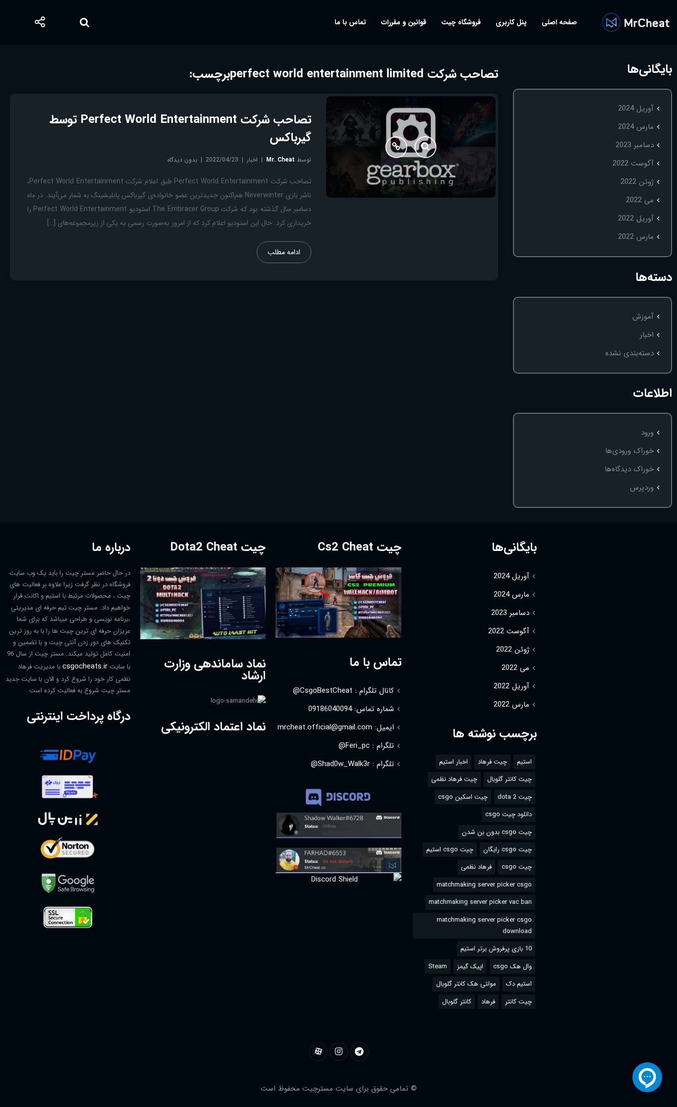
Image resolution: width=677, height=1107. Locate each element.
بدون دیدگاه (182, 160)
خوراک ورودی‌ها (629, 451)
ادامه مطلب (284, 252)
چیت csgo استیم (449, 849)
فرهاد (488, 1001)
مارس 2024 (636, 127)
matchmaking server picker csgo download (484, 926)
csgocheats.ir (85, 666)
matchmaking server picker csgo (484, 885)
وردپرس (642, 488)
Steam (437, 966)
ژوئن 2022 (637, 182)
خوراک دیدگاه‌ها (629, 469)
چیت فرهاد (492, 762)
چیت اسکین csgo (463, 797)
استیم (524, 762)
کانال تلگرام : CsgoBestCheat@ (343, 691)
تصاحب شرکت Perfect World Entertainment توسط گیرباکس (180, 129)
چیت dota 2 (515, 797)
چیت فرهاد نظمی (454, 779)
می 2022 (640, 200)
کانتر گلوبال (456, 1001)
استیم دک (519, 984)
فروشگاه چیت (461, 22)
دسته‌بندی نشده (629, 353)
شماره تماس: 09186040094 (351, 709)
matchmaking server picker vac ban (480, 902)
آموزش (643, 317)
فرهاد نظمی (476, 867)
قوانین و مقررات (403, 22)
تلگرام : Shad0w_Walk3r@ (352, 764)
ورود (647, 433)
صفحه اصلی (559, 22)
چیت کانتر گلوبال (509, 779)
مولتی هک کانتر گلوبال (466, 984)
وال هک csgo (512, 966)
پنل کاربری (511, 22)
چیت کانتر (518, 1001)
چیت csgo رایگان (507, 849)
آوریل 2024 (636, 108)
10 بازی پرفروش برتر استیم (496, 948)
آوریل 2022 (636, 218)
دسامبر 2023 (635, 145)
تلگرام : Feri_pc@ (366, 746)
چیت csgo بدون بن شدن (497, 832)
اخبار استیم (453, 762)
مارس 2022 (636, 237)
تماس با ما (350, 22)
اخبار (647, 335)
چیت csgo (517, 867)
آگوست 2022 (633, 163)
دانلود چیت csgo (508, 814)
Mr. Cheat (280, 160)
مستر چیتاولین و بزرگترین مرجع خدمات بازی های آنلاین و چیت (636, 22)
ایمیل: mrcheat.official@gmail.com (336, 727)
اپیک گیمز (470, 966)
